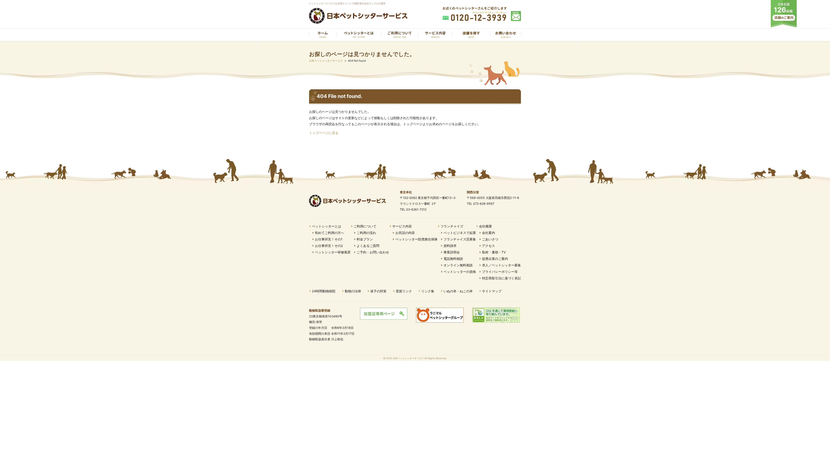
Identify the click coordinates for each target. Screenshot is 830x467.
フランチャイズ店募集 (460, 239)
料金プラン (365, 239)
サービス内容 (402, 226)
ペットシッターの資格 (460, 272)
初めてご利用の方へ (329, 233)
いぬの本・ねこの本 (458, 291)
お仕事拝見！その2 (329, 246)
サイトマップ (491, 291)
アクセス (488, 246)
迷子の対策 (378, 291)
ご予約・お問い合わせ (373, 252)
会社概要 (485, 226)
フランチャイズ (452, 226)
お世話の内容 (405, 233)
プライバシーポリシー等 (500, 272)
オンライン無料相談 (458, 265)
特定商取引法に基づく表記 (501, 278)
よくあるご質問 (368, 246)
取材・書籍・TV (494, 252)
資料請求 (450, 246)
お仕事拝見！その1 (328, 239)
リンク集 (427, 291)
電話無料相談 (453, 259)
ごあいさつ (490, 239)
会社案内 (488, 233)
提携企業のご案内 (495, 259)
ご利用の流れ (366, 233)
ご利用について (365, 226)
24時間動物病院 (323, 291)
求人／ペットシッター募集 (501, 265)
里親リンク (404, 291)
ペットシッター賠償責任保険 (416, 239)
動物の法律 (353, 291)
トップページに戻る (323, 133)
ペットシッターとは (326, 226)
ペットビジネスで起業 (460, 233)
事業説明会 (452, 252)
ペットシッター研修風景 (333, 252)
